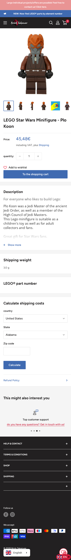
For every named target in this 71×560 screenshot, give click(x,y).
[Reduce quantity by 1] (19, 156)
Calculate (15, 365)
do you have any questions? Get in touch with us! (35, 424)
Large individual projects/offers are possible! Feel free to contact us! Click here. (35, 4)
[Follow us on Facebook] (5, 514)
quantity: (8, 156)
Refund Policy (11, 380)
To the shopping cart (35, 174)
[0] (65, 23)
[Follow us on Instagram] (12, 514)
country (7, 310)
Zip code (8, 343)
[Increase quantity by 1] (38, 156)
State (6, 327)
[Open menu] (5, 22)
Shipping (44, 145)
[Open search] (51, 23)
